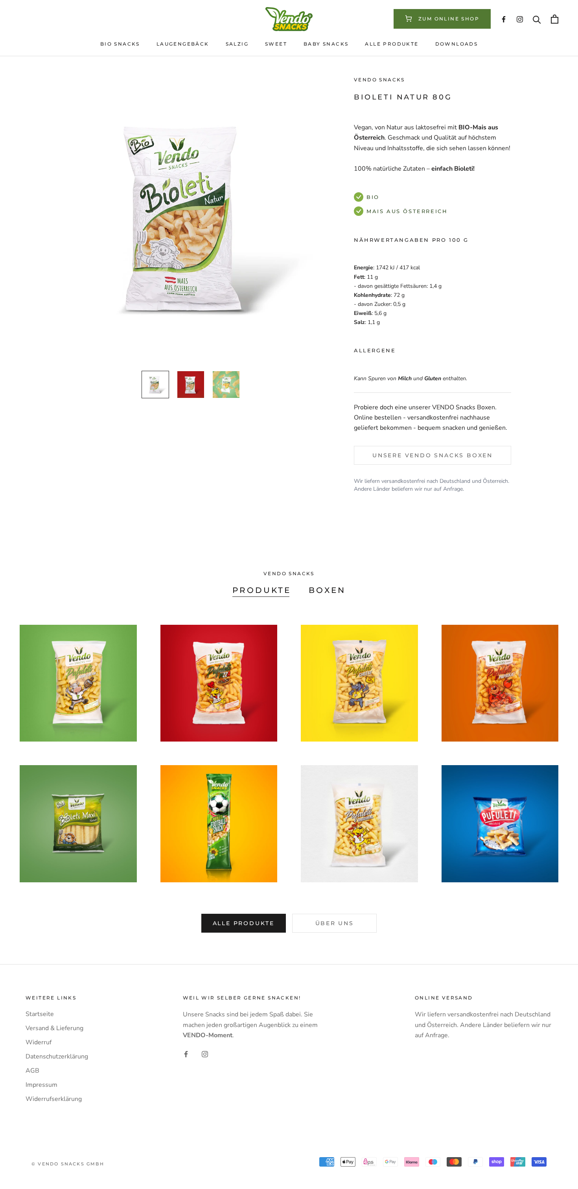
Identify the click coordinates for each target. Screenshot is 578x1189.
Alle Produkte (391, 44)
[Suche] (537, 19)
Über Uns (334, 923)
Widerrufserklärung (54, 1099)
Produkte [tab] (261, 590)
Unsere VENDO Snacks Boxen (432, 454)
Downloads (456, 44)
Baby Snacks (326, 44)
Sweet (276, 44)
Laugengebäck (182, 44)
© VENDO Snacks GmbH (67, 1164)
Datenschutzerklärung (57, 1056)
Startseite (40, 1014)
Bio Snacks (120, 44)
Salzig (237, 44)
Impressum (41, 1084)
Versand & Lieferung (54, 1028)
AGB (32, 1070)
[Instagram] (205, 1054)
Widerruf (39, 1042)
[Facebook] (186, 1054)
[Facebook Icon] (504, 19)
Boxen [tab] (327, 590)
